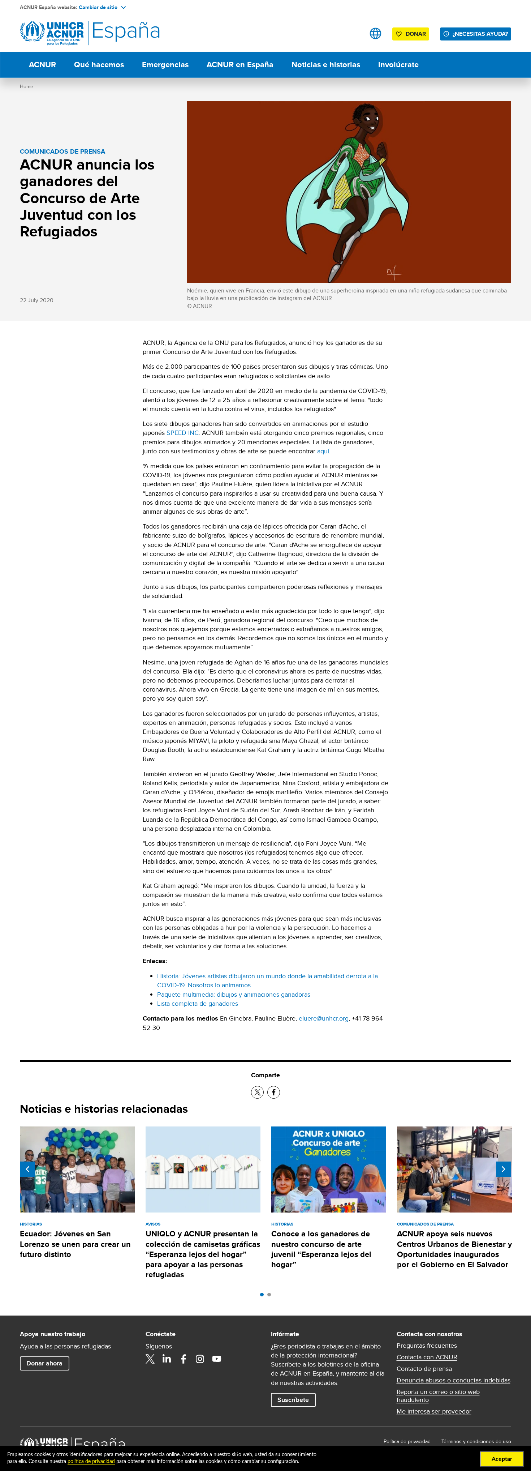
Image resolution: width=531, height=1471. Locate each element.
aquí (323, 451)
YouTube (216, 1359)
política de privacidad (91, 1461)
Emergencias (165, 64)
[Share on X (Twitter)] (257, 1092)
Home (26, 86)
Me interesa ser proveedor (434, 1411)
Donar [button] (416, 34)
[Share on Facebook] (273, 1092)
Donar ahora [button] (44, 1363)
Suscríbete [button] (293, 1399)
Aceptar (502, 1459)
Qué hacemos (99, 64)
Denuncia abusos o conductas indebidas (453, 1380)
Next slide (503, 1169)
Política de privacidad (407, 1441)
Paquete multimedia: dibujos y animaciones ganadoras (233, 994)
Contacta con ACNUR (427, 1357)
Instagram (200, 1359)
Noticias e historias (326, 64)
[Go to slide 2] (271, 1296)
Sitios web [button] (375, 33)
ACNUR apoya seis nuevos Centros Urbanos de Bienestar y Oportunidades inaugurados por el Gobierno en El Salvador (454, 1249)
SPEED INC (183, 432)
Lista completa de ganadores (197, 1003)
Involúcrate (398, 64)
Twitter (150, 1359)
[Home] (70, 33)
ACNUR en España (240, 64)
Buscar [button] (353, 33)
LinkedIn (167, 1359)
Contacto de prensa (424, 1369)
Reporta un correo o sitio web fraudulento (438, 1396)
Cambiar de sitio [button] (98, 7)
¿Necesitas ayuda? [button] (480, 34)
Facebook (183, 1359)
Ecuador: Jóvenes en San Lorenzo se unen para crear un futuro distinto (75, 1244)
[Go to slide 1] (263, 1296)
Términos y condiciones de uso (476, 1441)
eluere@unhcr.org (324, 1018)
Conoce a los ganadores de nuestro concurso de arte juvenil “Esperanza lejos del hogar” (321, 1249)
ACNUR (42, 64)
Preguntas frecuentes (427, 1346)
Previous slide (27, 1169)
